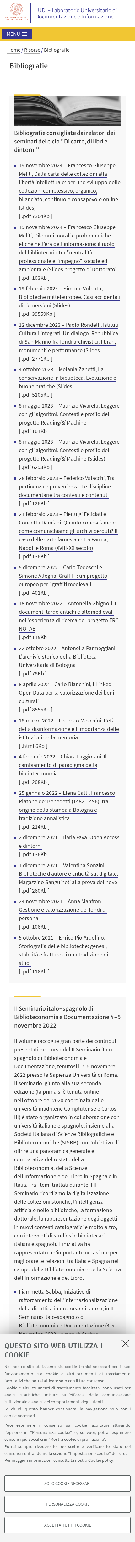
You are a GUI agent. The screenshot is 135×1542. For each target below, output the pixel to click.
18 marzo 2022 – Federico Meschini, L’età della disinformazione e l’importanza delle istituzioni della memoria (69, 729)
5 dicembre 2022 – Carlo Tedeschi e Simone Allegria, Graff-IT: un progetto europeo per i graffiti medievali (63, 576)
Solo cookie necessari (67, 1483)
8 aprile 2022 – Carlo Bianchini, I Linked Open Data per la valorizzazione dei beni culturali (66, 692)
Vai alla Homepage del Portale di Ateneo (17, 13)
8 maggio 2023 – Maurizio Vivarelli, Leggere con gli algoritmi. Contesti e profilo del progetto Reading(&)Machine (69, 414)
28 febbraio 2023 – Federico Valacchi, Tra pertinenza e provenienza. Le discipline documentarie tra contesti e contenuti (67, 486)
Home (13, 49)
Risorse (32, 49)
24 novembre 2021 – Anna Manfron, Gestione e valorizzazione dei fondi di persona (63, 910)
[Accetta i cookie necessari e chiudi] (125, 1343)
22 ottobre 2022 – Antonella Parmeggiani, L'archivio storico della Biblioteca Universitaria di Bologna (67, 656)
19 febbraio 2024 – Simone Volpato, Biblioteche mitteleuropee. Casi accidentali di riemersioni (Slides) (69, 297)
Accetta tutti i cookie (67, 1525)
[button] (17, 34)
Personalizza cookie (67, 1504)
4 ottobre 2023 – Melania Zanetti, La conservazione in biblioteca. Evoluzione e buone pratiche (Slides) (67, 378)
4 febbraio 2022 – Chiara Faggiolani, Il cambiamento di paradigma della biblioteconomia (63, 765)
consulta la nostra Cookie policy (83, 1460)
